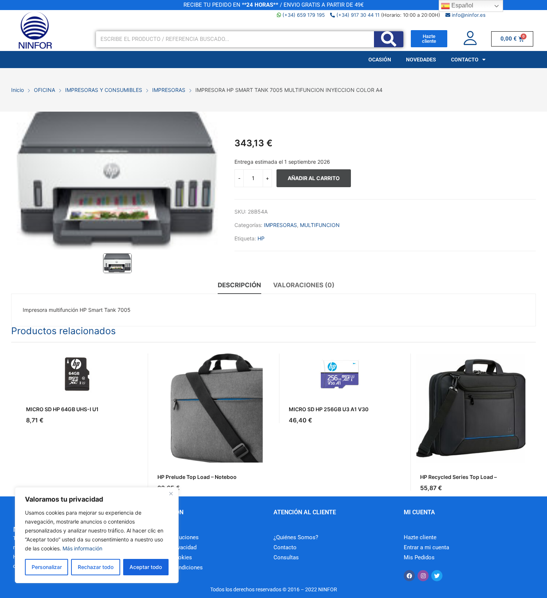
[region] (97, 535)
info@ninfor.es (468, 15)
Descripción (239, 285)
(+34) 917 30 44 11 (357, 15)
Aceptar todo (145, 567)
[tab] (239, 286)
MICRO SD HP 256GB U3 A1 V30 (328, 409)
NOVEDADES (421, 60)
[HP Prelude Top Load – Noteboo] (208, 408)
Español (461, 5)
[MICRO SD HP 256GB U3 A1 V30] (339, 374)
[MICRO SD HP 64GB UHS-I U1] (76, 374)
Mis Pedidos (419, 557)
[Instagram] (423, 575)
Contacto (285, 547)
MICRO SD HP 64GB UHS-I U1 (62, 409)
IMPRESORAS (280, 225)
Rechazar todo (95, 567)
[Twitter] (436, 575)
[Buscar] (388, 39)
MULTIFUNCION (320, 225)
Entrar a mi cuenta (426, 547)
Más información (82, 548)
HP (261, 238)
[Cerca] (170, 493)
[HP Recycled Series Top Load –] (470, 408)
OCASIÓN (379, 60)
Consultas (286, 557)
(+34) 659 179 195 (303, 15)
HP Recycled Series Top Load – (458, 477)
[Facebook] (409, 575)
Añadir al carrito (314, 178)
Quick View (127, 361)
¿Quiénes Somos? (296, 537)
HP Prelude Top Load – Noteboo (197, 477)
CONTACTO (465, 60)
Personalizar (47, 567)
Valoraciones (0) (304, 285)
